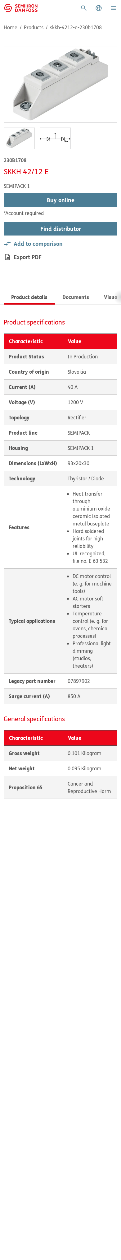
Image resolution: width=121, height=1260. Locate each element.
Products (33, 27)
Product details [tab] (29, 297)
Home (10, 27)
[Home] (21, 7)
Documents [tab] (75, 297)
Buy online (60, 200)
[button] (98, 8)
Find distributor (60, 229)
